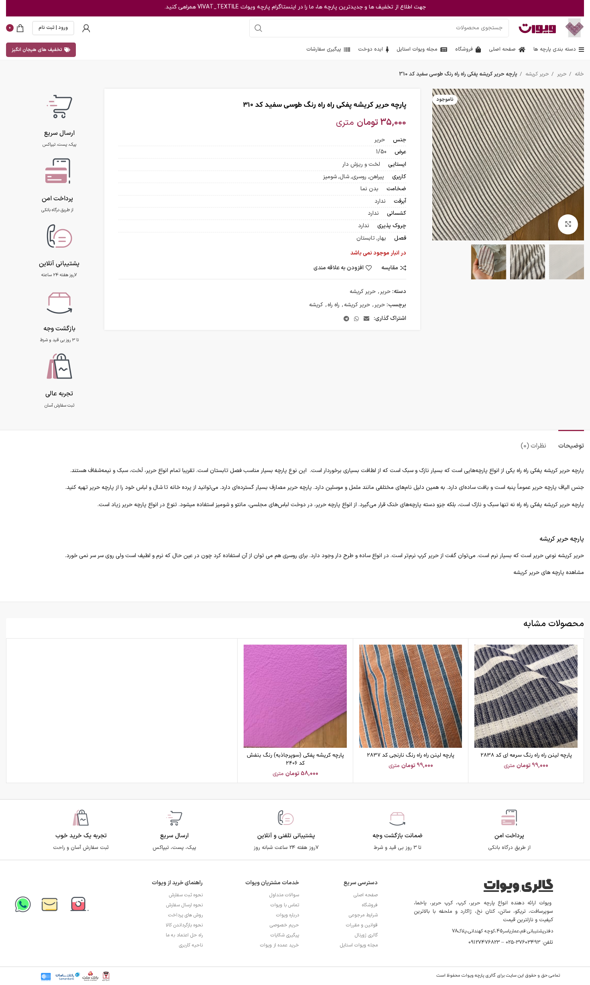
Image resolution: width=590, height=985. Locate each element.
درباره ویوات (287, 915)
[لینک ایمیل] (366, 318)
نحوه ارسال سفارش (184, 905)
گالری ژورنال (366, 935)
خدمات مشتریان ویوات (272, 883)
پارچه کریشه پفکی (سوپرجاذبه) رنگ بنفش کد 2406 (295, 759)
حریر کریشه (536, 74)
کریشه (316, 305)
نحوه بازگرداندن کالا (184, 925)
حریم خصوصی (284, 925)
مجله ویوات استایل (359, 945)
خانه (578, 74)
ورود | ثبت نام (53, 27)
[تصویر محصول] (526, 696)
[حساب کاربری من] (86, 28)
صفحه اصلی (366, 895)
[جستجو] (258, 28)
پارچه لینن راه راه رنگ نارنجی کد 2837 (410, 755)
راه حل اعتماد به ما (184, 935)
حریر (561, 74)
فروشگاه (370, 905)
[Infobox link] (59, 119)
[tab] (571, 442)
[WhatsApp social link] (356, 318)
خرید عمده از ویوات (279, 945)
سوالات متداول (284, 895)
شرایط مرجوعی (363, 915)
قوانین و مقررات (362, 925)
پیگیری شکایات (285, 935)
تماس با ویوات (285, 905)
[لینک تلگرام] (346, 318)
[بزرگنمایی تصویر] (568, 224)
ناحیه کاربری (191, 945)
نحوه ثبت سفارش (186, 895)
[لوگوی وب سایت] (574, 27)
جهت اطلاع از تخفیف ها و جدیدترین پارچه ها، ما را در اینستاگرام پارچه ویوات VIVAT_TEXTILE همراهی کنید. (295, 7)
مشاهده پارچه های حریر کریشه (548, 572)
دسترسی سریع (361, 883)
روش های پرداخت (185, 915)
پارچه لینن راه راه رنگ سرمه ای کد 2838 (526, 755)
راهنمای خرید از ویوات (177, 883)
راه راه (334, 305)
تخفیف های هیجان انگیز (37, 49)
